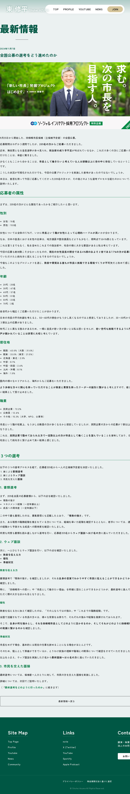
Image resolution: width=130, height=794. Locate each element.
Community (14, 764)
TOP (56, 9)
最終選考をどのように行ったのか (24, 687)
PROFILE (68, 9)
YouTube (68, 753)
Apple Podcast (71, 764)
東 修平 (27, 9)
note (65, 741)
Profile (12, 747)
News (11, 758)
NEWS (99, 9)
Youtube (12, 753)
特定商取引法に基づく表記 (99, 781)
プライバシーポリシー (73, 781)
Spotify (67, 758)
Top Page (13, 741)
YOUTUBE (85, 9)
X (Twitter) (69, 747)
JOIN (115, 9)
